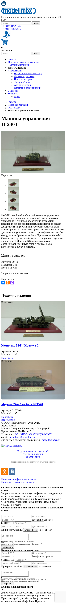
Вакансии (13, 90)
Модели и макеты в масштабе (24, 62)
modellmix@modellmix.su (22, 437)
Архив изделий (22, 85)
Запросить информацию (14, 273)
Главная (12, 59)
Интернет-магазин (18, 104)
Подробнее (7, 358)
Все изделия (8, 419)
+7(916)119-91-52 (23, 434)
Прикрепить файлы (12, 529)
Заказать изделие (17, 67)
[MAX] (12, 282)
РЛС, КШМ (14, 107)
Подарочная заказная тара (28, 73)
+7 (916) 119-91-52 (11, 26)
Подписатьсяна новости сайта (33, 465)
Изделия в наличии (18, 64)
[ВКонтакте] (3, 282)
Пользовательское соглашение (17, 482)
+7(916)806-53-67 (42, 434)
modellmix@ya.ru (51, 440)
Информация (15, 70)
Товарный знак (22, 82)
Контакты (13, 93)
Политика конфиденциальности (18, 479)
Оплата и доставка (24, 76)
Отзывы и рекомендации (27, 87)
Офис (17, 96)
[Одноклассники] (8, 282)
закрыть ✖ (7, 50)
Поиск (36, 23)
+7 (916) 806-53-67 (11, 29)
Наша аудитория (23, 79)
